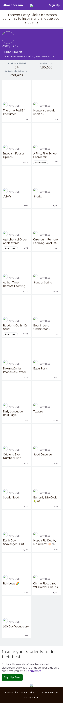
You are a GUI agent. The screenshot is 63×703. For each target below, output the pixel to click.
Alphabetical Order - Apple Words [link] (16, 241)
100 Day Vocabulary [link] (16, 626)
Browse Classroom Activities (20, 692)
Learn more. (34, 671)
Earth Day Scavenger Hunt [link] (13, 542)
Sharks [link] (37, 196)
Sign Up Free (12, 677)
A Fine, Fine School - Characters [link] (46, 155)
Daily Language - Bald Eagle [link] (14, 413)
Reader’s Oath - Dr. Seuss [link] (15, 327)
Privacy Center (31, 697)
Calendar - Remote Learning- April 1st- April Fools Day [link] (45, 241)
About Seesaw (13, 5)
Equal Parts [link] (40, 368)
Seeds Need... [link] (11, 497)
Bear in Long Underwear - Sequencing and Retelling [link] (43, 327)
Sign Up (54, 5)
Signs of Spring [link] (42, 282)
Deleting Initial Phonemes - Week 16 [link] (14, 370)
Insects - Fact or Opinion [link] (13, 155)
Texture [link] (38, 411)
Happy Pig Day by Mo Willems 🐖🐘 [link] (44, 542)
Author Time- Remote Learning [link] (14, 284)
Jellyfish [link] (8, 196)
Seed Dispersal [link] (42, 454)
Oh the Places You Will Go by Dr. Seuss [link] (45, 585)
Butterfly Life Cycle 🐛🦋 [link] (45, 499)
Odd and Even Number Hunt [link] (12, 456)
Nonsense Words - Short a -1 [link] (45, 112)
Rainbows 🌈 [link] (11, 583)
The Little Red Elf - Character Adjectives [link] (14, 112)
